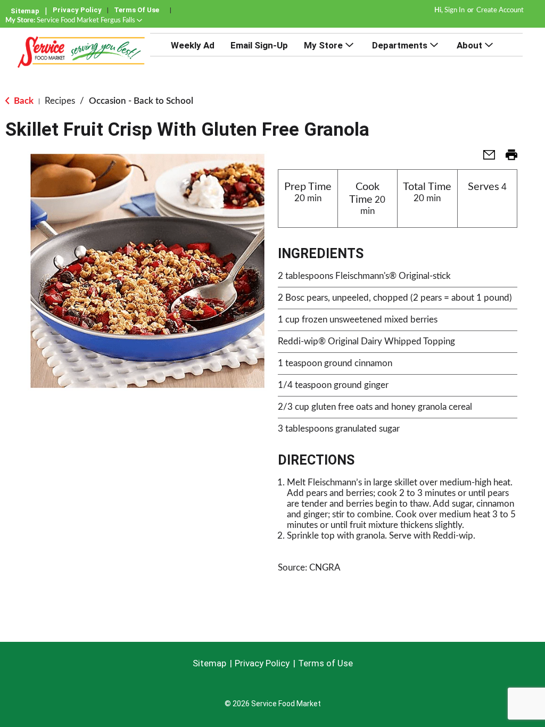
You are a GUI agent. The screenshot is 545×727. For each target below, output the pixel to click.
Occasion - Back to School (141, 100)
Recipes (60, 100)
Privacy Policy (77, 10)
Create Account (500, 10)
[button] (89, 20)
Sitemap (25, 11)
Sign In (454, 10)
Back (23, 100)
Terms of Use (136, 10)
